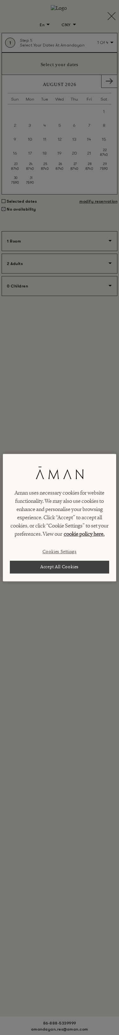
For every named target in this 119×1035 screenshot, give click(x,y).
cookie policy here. (84, 534)
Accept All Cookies (59, 567)
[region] (59, 517)
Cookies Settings (60, 551)
